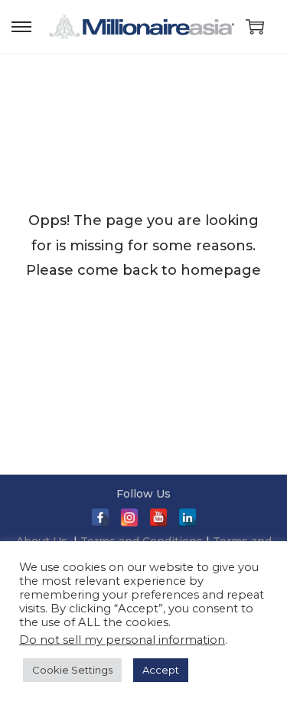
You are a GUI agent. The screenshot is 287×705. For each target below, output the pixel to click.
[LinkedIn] (187, 517)
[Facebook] (100, 517)
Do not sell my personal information (122, 640)
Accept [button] (160, 670)
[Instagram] (129, 517)
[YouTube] (158, 517)
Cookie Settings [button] (72, 670)
